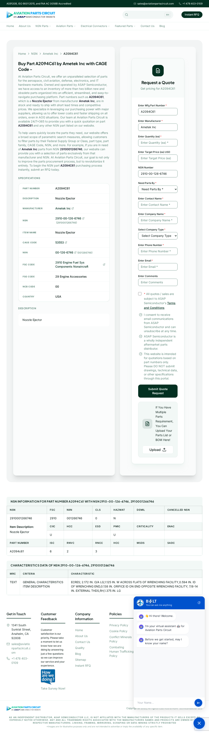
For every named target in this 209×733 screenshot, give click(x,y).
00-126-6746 (64, 252)
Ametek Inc (50, 53)
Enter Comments (148, 276)
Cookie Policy (118, 631)
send (198, 703)
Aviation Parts (64, 26)
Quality (79, 648)
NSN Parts (42, 26)
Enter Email (145, 260)
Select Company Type (151, 229)
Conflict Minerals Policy (120, 639)
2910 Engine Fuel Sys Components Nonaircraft (71, 264)
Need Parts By (147, 183)
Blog (162, 26)
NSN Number (145, 167)
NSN (34, 53)
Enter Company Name (151, 214)
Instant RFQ (192, 14)
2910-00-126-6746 (68, 218)
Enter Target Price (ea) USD (154, 151)
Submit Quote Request (158, 391)
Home (10, 26)
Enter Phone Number (151, 245)
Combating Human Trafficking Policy (121, 651)
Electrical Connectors (94, 26)
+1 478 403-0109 (192, 3)
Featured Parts (124, 26)
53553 (59, 242)
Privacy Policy (118, 625)
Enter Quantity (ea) (149, 136)
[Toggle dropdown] (50, 26)
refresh (199, 602)
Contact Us (148, 26)
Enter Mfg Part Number (152, 105)
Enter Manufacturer (150, 120)
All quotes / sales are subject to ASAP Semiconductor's (160, 300)
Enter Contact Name (150, 198)
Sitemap (80, 659)
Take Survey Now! (53, 688)
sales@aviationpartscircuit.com (155, 3)
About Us (25, 26)
